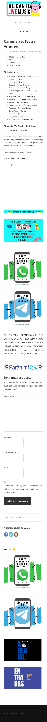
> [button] (40, 367)
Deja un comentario (34, 51)
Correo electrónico (12, 452)
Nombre (8, 437)
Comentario (10, 396)
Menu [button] (25, 31)
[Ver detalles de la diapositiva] (23, 367)
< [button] (7, 367)
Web (6, 467)
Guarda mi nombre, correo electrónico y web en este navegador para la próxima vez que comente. (23, 488)
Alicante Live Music (23, 8)
